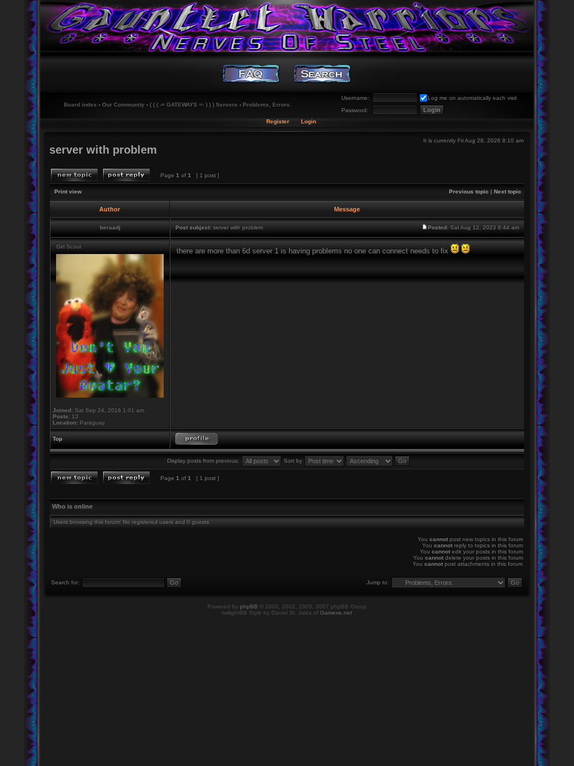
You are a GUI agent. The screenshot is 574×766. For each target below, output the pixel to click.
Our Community (123, 104)
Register (277, 121)
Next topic (507, 191)
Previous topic (469, 191)
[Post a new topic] (74, 175)
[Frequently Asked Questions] (251, 74)
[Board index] (286, 25)
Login (308, 121)
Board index (80, 104)
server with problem (103, 150)
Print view (68, 191)
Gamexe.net (336, 613)
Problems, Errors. (267, 104)
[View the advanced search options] (323, 74)
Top (57, 439)
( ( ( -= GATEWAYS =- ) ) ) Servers (194, 104)
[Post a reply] (126, 175)
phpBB (249, 606)
